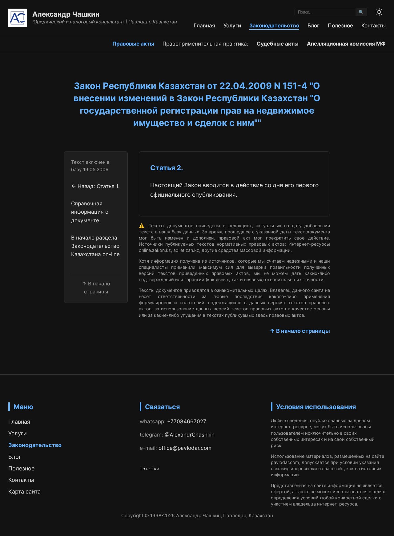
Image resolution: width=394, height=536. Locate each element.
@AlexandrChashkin (190, 434)
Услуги (232, 25)
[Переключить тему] (379, 12)
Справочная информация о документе (89, 211)
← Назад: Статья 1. (95, 186)
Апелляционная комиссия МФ (346, 43)
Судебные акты (278, 43)
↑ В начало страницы (300, 331)
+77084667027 (186, 421)
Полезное (340, 25)
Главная (204, 25)
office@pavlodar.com (185, 448)
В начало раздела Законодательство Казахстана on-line (95, 245)
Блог (314, 25)
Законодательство (274, 25)
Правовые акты (133, 43)
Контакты (373, 25)
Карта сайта (24, 491)
